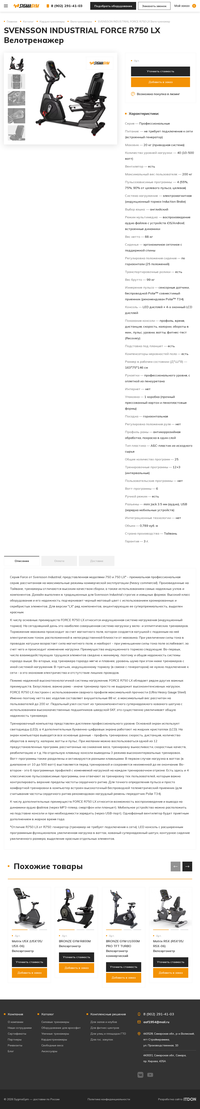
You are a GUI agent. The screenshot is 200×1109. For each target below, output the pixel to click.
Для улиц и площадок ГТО (108, 1033)
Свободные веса (52, 1045)
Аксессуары (49, 1051)
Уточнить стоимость (160, 71)
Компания (15, 1014)
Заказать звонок (154, 6)
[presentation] (175, 866)
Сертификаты (17, 1033)
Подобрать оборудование (113, 6)
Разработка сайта (170, 1099)
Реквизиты (15, 1045)
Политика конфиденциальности (109, 1099)
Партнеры (14, 1039)
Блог (11, 1051)
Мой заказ (184, 6)
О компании (15, 1022)
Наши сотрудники (20, 1028)
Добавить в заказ (161, 82)
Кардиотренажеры (54, 1039)
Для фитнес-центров (104, 1028)
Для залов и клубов (103, 1022)
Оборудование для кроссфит (61, 1028)
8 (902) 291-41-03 (66, 6)
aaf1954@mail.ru (156, 1022)
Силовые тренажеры (55, 1022)
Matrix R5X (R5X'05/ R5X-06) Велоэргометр (168, 946)
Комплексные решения (108, 1014)
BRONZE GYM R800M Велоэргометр (75, 943)
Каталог (47, 1014)
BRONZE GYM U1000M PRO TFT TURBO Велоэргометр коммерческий (123, 948)
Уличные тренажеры (55, 1033)
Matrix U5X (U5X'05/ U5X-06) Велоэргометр (27, 946)
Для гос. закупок (101, 1039)
